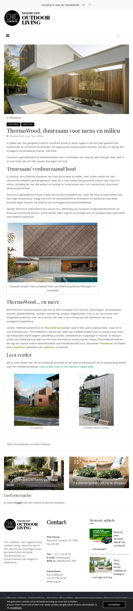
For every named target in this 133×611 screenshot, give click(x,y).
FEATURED (13, 124)
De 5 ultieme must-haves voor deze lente (32, 480)
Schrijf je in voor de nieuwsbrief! (60, 5)
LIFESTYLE (28, 124)
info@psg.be (63, 557)
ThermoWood (37, 135)
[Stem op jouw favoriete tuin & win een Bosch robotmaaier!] (101, 530)
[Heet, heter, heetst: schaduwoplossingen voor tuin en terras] (101, 558)
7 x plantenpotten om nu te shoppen (99, 481)
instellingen (16, 607)
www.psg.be (54, 581)
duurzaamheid (17, 135)
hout (27, 135)
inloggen (18, 502)
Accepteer (114, 604)
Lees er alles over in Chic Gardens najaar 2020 (66, 366)
